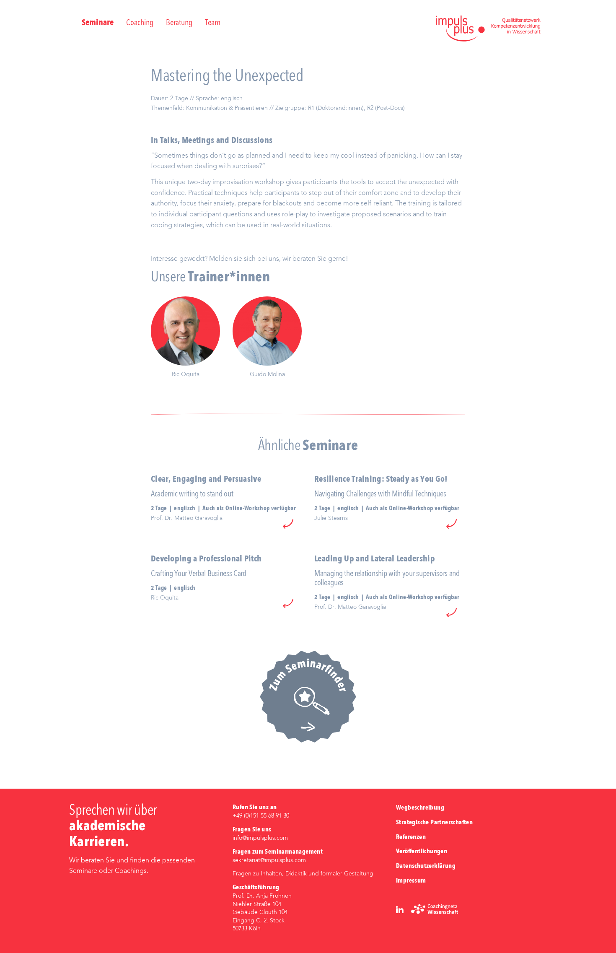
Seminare (98, 23)
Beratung (179, 23)
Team (212, 23)
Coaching (139, 23)
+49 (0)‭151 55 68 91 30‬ (261, 816)
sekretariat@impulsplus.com (269, 860)
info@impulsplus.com (260, 838)
